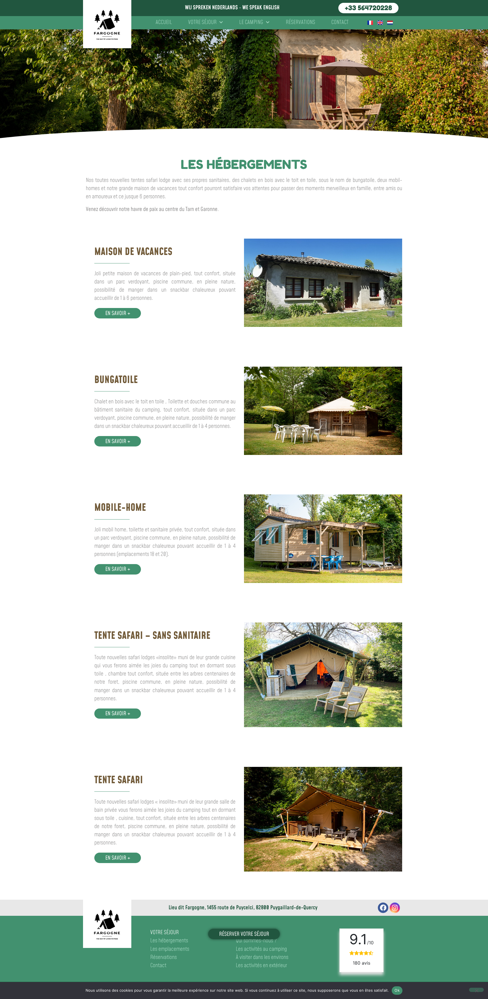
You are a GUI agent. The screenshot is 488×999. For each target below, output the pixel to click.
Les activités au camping (261, 949)
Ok (397, 990)
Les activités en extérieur (261, 965)
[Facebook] (383, 908)
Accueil (164, 22)
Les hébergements (169, 941)
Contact (339, 22)
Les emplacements (169, 949)
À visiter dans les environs (262, 957)
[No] (476, 990)
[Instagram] (395, 908)
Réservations (300, 22)
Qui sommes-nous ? (256, 941)
